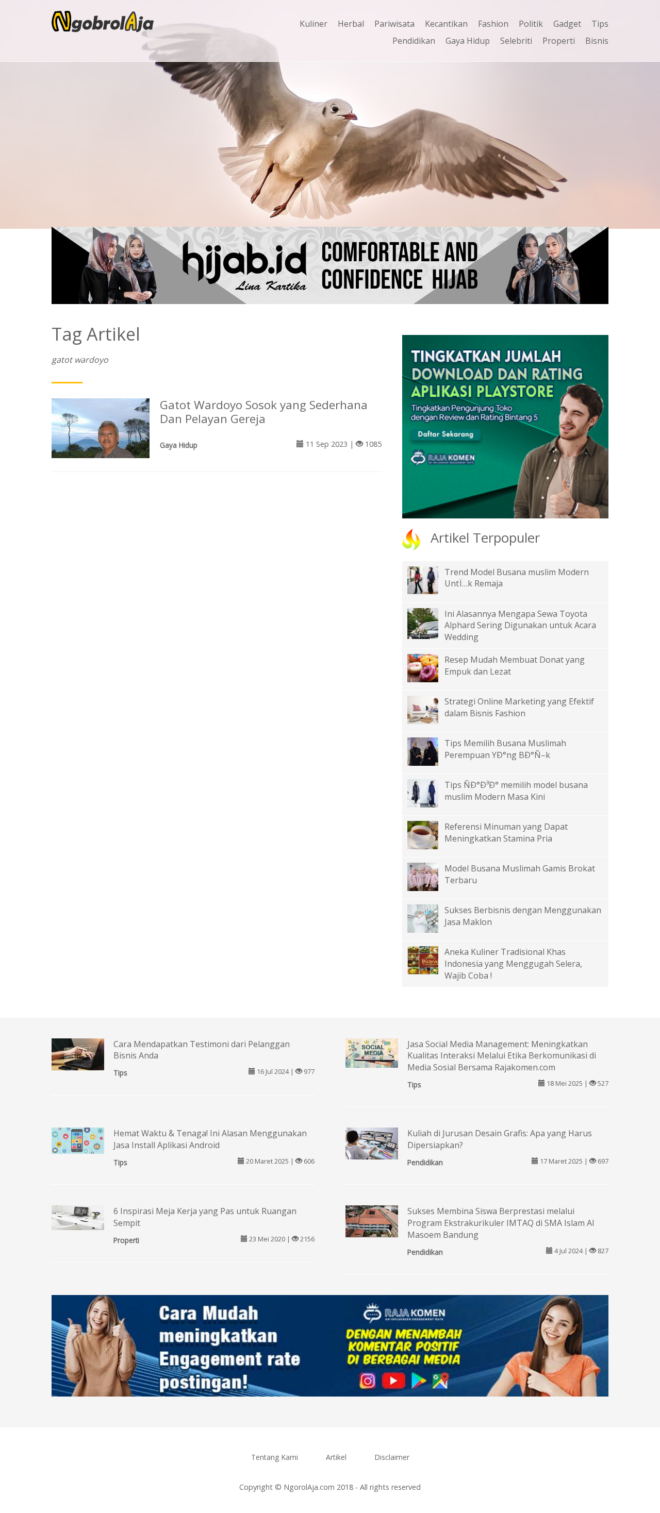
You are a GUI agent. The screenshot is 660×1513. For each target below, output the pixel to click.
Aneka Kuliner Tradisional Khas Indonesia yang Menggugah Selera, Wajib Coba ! (513, 963)
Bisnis (596, 40)
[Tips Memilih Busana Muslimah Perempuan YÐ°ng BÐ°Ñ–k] (430, 750)
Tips (599, 23)
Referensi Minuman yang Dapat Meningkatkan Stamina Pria (506, 832)
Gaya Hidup (468, 40)
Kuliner (313, 23)
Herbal (351, 23)
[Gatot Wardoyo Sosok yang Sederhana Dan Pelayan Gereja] (101, 434)
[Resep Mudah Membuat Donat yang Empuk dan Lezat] (430, 667)
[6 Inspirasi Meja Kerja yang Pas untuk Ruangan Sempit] (78, 1216)
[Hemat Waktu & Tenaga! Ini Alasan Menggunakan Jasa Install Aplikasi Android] (78, 1140)
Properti (558, 40)
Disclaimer (391, 1457)
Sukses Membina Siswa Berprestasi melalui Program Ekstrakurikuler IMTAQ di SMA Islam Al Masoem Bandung (500, 1222)
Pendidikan (413, 40)
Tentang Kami (274, 1457)
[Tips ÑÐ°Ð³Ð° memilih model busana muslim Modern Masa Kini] (430, 792)
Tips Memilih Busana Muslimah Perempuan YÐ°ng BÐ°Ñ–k (505, 749)
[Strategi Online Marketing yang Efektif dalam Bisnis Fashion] (430, 709)
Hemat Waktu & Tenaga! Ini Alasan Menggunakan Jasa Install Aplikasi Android (210, 1139)
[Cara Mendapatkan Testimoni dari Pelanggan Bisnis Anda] (78, 1055)
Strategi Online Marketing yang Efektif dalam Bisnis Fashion (519, 707)
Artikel (336, 1457)
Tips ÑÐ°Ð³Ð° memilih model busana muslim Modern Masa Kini (516, 790)
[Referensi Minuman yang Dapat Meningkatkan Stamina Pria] (430, 834)
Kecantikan (446, 23)
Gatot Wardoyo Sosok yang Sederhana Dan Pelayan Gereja (264, 412)
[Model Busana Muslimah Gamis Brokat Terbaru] (430, 876)
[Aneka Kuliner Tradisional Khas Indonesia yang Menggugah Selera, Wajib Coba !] (430, 959)
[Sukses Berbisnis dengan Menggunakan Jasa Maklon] (430, 917)
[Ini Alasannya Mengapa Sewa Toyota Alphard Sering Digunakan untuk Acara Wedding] (430, 630)
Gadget (567, 23)
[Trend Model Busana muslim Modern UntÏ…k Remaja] (430, 579)
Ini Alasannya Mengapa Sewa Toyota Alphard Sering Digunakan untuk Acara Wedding (520, 625)
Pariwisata (394, 23)
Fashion (493, 23)
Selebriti (516, 40)
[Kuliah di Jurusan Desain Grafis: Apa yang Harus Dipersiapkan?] (371, 1144)
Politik (531, 23)
